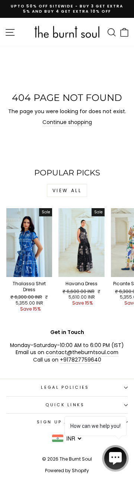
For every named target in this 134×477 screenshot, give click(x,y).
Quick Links (64, 405)
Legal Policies (65, 387)
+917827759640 (80, 359)
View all (67, 190)
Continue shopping (67, 122)
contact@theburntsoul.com (82, 352)
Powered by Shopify (67, 470)
